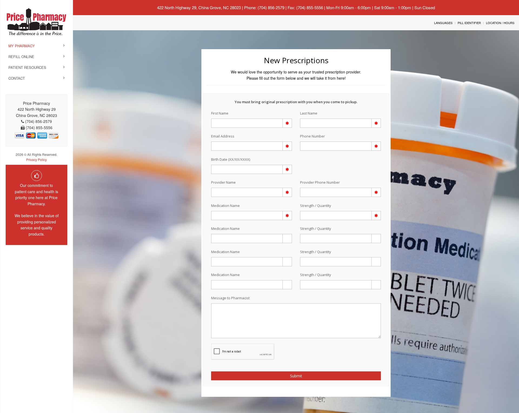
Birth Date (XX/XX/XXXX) (230, 159)
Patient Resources (27, 67)
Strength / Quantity (315, 205)
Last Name (308, 113)
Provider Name (223, 182)
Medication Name (225, 205)
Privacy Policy (36, 159)
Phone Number (312, 136)
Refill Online (21, 56)
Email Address (222, 136)
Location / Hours (500, 23)
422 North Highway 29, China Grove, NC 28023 (199, 7)
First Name (219, 113)
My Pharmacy (21, 45)
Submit (296, 375)
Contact (16, 78)
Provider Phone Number (320, 182)
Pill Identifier (469, 23)
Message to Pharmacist (230, 298)
